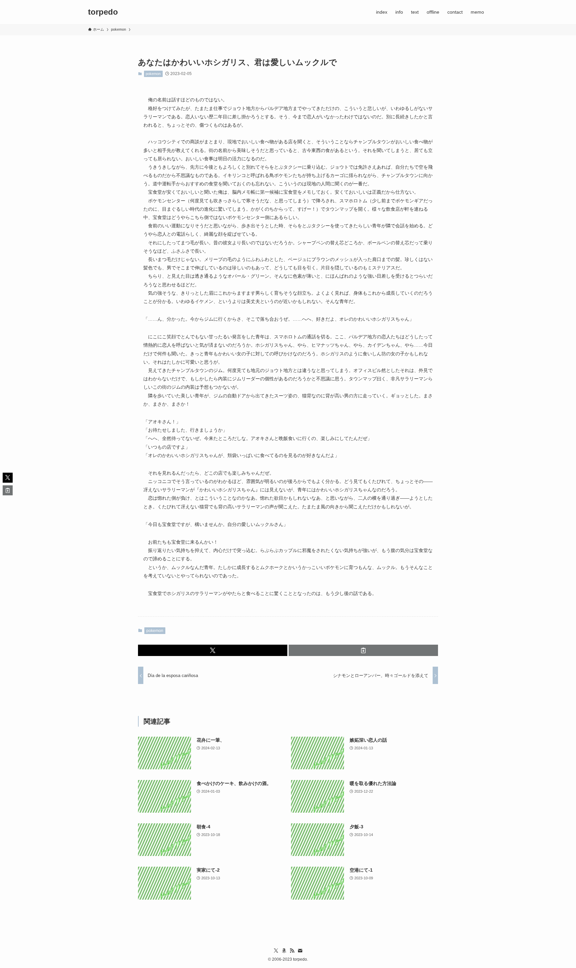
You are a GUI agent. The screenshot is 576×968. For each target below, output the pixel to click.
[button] (212, 650)
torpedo (103, 12)
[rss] (292, 951)
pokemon (153, 74)
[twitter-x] (276, 951)
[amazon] (284, 951)
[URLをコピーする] (363, 650)
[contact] (300, 951)
